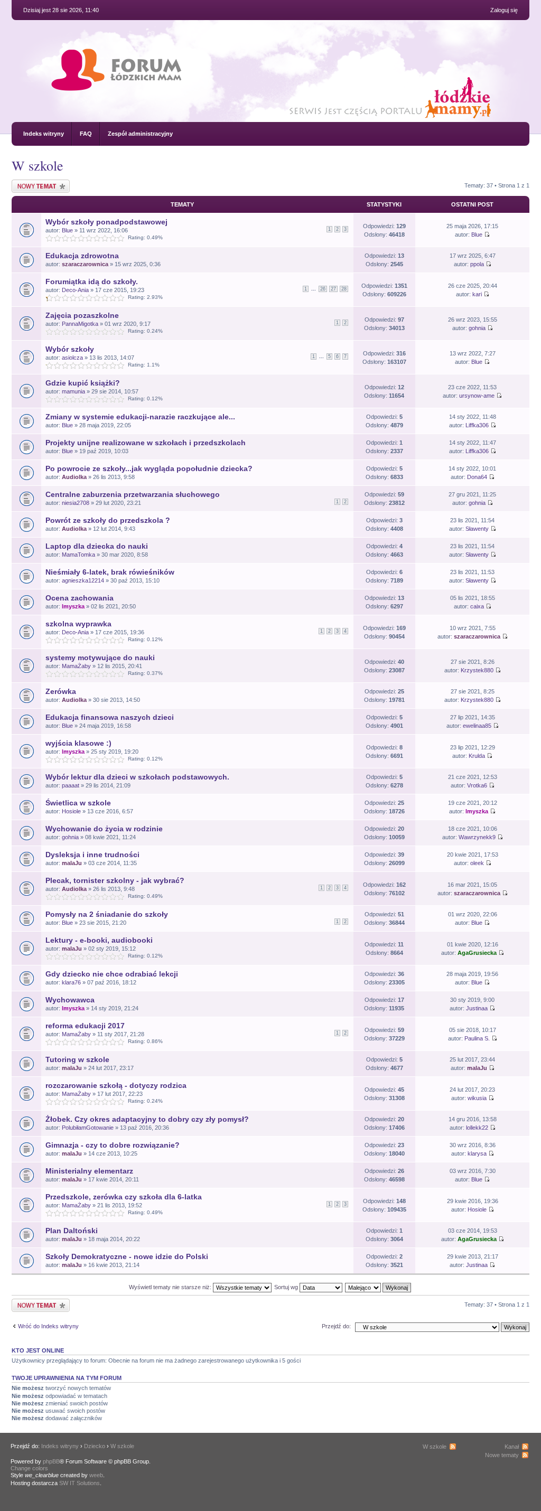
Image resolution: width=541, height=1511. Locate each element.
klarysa (477, 1153)
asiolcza (72, 357)
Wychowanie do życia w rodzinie (104, 828)
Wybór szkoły (69, 349)
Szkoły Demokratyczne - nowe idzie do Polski (126, 1256)
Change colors (29, 1468)
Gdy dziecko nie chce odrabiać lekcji (111, 974)
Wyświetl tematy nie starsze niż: (171, 1287)
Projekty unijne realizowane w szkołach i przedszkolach (145, 442)
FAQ (86, 133)
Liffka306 (477, 425)
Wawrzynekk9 (477, 837)
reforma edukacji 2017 (85, 1025)
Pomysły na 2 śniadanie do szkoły (106, 914)
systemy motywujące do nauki (100, 657)
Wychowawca (70, 1000)
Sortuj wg (287, 1287)
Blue (67, 230)
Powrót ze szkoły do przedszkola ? (107, 520)
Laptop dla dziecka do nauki (96, 546)
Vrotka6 (477, 785)
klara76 (71, 982)
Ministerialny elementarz (89, 1171)
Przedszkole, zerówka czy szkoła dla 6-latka (123, 1197)
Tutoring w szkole (77, 1059)
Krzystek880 (477, 670)
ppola (477, 264)
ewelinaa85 (477, 725)
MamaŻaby (76, 666)
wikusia (477, 1098)
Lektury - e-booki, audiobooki (99, 940)
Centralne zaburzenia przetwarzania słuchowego (132, 494)
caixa (477, 606)
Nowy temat (27, 183)
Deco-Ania (75, 290)
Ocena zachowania (79, 598)
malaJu (72, 863)
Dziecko (94, 1446)
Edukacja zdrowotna (82, 255)
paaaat (70, 785)
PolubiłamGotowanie (88, 1127)
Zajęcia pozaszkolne (82, 315)
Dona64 (477, 477)
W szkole (37, 165)
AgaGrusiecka (477, 953)
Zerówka (60, 691)
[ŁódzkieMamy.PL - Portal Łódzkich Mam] (251, 116)
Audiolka (74, 477)
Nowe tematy (502, 1455)
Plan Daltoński (71, 1230)
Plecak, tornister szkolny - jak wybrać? (114, 880)
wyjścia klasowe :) (78, 743)
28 (344, 289)
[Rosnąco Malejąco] (378, 1287)
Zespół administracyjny (140, 133)
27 (333, 289)
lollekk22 (477, 1127)
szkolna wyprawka (78, 624)
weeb (96, 1475)
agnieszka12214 (83, 580)
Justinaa (477, 1008)
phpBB (51, 1461)
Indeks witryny (43, 133)
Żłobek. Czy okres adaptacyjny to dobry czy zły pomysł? (147, 1119)
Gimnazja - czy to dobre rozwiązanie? (112, 1145)
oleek (477, 863)
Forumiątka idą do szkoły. (91, 281)
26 (322, 289)
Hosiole (71, 811)
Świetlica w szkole (78, 803)
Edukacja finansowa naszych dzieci (109, 717)
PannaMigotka (80, 324)
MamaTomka (78, 554)
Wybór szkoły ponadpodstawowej (106, 222)
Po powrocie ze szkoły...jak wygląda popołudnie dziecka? (149, 468)
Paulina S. (477, 1038)
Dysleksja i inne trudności (92, 854)
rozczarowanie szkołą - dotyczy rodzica (115, 1085)
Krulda (477, 756)
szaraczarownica (85, 264)
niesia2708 (75, 503)
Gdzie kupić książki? (82, 383)
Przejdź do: (336, 1326)
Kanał (512, 1446)
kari (477, 294)
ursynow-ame (477, 395)
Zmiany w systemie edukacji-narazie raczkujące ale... (140, 416)
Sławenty (477, 528)
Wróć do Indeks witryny (48, 1326)
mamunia (73, 391)
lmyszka (73, 606)
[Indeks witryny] (116, 81)
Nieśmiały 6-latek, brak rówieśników (109, 572)
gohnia (477, 328)
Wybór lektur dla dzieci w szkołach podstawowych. (137, 777)
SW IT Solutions (79, 1483)
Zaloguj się (504, 10)
